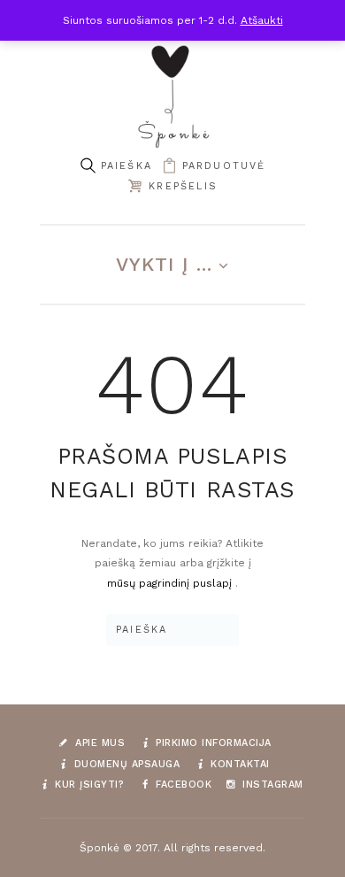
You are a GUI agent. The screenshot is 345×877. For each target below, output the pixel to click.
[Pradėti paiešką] (87, 166)
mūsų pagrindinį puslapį (171, 583)
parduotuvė (223, 166)
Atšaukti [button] (262, 20)
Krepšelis (183, 186)
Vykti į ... (164, 264)
